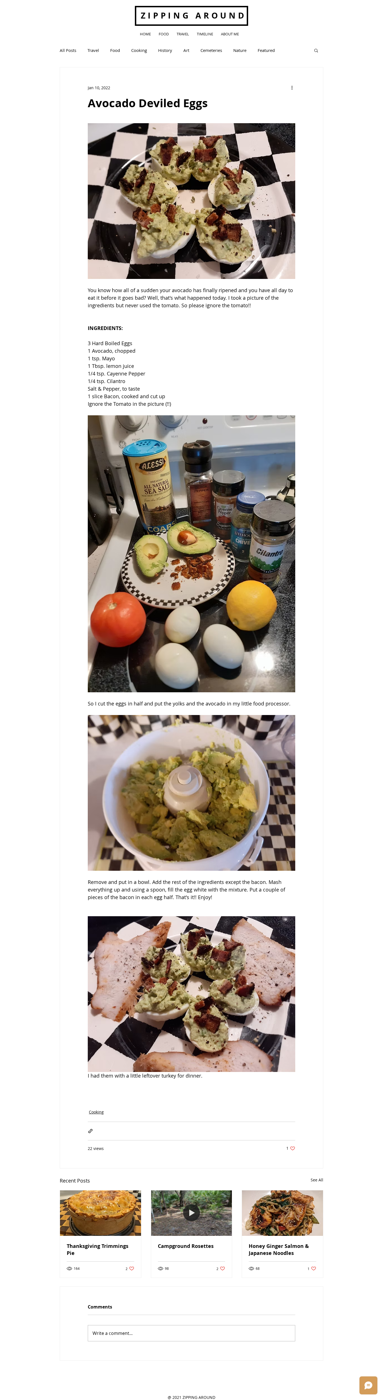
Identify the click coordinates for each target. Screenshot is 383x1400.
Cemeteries (211, 50)
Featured (266, 50)
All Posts (68, 50)
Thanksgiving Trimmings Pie (97, 1250)
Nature (239, 50)
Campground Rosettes (186, 1246)
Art (186, 50)
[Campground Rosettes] (191, 1213)
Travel (93, 50)
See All (317, 1180)
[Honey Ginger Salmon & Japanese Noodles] (282, 1213)
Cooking (139, 50)
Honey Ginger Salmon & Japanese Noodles (279, 1250)
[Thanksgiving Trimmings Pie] (100, 1213)
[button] (316, 50)
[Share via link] (90, 1131)
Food (115, 50)
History (165, 50)
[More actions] (292, 87)
